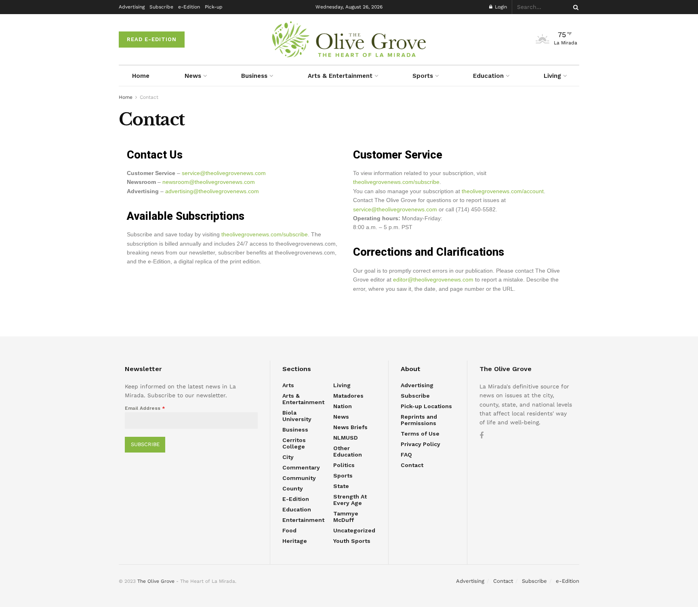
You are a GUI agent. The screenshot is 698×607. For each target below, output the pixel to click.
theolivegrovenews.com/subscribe (264, 234)
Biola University (296, 415)
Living (552, 75)
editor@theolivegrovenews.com (433, 279)
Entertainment (303, 520)
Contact (149, 97)
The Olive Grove (155, 581)
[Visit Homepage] (349, 39)
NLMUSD (345, 437)
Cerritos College (294, 443)
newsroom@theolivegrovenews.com (208, 182)
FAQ (406, 454)
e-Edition (189, 7)
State (341, 486)
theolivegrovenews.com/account (503, 191)
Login (500, 7)
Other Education (347, 451)
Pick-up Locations (426, 406)
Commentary (301, 467)
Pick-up (214, 7)
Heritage (294, 541)
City (288, 457)
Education (488, 75)
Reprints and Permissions (419, 419)
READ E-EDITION (152, 39)
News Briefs (350, 427)
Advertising (132, 7)
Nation (342, 406)
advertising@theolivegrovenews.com (212, 191)
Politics (344, 465)
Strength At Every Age (350, 499)
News (193, 75)
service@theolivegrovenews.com (224, 173)
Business (254, 75)
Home (140, 75)
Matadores (348, 395)
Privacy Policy (420, 444)
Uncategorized (354, 530)
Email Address (145, 408)
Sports (422, 75)
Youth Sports (351, 541)
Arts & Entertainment (340, 75)
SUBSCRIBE (145, 444)
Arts (288, 385)
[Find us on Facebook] (481, 435)
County (292, 488)
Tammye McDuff (345, 516)
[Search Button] (574, 7)
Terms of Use (420, 433)
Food (289, 530)
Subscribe (161, 7)
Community (299, 478)
